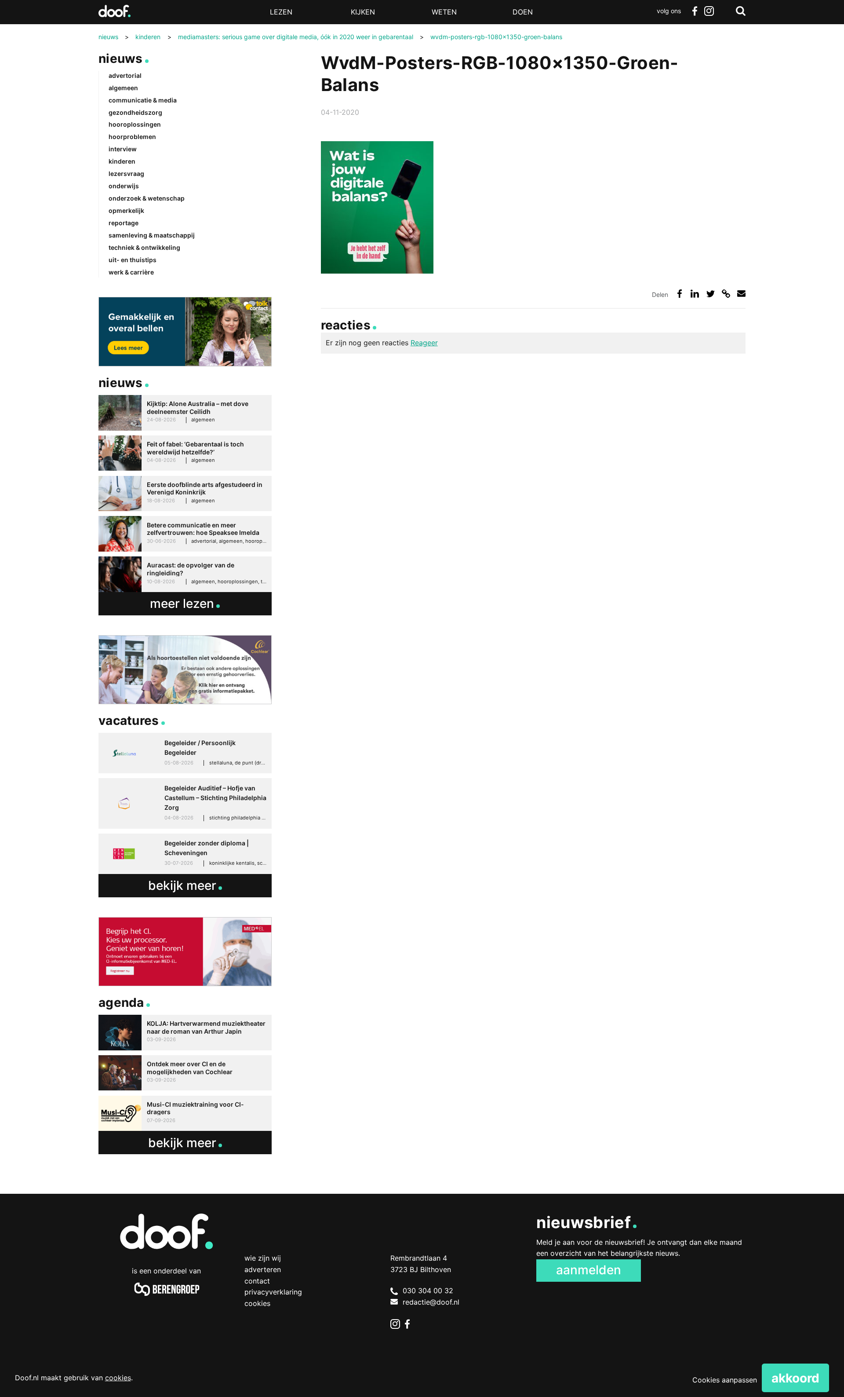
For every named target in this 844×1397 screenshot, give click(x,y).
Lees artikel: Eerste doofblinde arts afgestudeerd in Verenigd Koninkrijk (185, 494)
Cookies (257, 1303)
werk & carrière (131, 272)
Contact (257, 1280)
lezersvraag (126, 173)
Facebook (694, 11)
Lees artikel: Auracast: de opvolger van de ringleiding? (185, 574)
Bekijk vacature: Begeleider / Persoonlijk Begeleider (185, 753)
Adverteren (262, 1269)
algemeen (123, 87)
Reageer (424, 342)
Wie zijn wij (262, 1258)
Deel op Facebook (679, 293)
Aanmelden (588, 1269)
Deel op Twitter (710, 293)
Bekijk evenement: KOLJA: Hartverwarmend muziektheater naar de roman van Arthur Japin (185, 1032)
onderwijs (124, 186)
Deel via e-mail (741, 293)
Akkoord (795, 1378)
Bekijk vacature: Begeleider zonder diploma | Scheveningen (185, 854)
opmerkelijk (126, 210)
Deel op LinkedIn (695, 293)
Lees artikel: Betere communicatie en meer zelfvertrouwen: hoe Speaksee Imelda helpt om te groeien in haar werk (185, 534)
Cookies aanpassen (724, 1379)
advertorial (125, 75)
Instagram (708, 11)
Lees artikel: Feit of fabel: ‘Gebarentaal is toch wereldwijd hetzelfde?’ (185, 453)
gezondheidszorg (135, 112)
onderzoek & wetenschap (147, 198)
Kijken (363, 11)
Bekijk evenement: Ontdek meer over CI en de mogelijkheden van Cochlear (185, 1073)
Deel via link (726, 293)
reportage (123, 223)
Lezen (281, 11)
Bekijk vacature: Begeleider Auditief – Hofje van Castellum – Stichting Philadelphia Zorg (185, 803)
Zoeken (741, 11)
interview (123, 149)
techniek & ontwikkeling (144, 247)
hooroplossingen (135, 124)
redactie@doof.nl (431, 1302)
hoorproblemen (132, 136)
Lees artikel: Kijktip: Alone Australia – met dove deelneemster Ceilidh (185, 413)
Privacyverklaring (273, 1291)
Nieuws (120, 58)
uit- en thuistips (132, 259)
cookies (118, 1377)
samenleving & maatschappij (152, 235)
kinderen (122, 161)
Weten (444, 11)
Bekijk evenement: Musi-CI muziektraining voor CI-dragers (185, 1113)
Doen (523, 11)
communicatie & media (143, 100)
